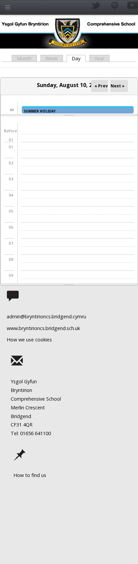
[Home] (69, 33)
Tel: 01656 (22, 433)
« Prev (101, 86)
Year (99, 58)
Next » (118, 86)
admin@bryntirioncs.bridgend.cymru (46, 316)
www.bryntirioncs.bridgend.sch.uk (43, 328)
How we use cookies (29, 339)
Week (52, 58)
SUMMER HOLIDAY (40, 111)
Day (78, 58)
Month (24, 58)
